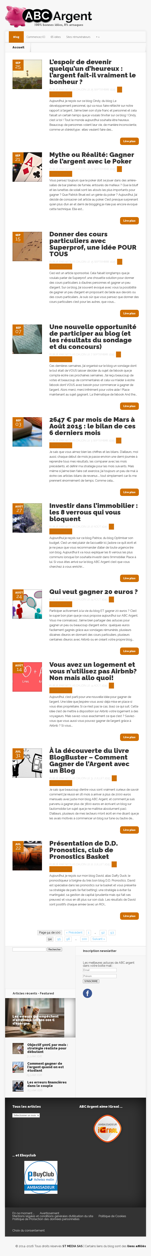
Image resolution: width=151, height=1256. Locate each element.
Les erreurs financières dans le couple (47, 1084)
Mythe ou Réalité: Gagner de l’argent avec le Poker (91, 158)
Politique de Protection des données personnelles (46, 1219)
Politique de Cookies (112, 1216)
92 (103, 932)
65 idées (56, 37)
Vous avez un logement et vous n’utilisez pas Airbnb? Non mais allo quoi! (93, 671)
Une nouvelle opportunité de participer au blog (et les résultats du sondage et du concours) (92, 336)
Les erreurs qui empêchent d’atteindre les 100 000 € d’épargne (36, 1019)
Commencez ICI (36, 37)
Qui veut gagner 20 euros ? (93, 591)
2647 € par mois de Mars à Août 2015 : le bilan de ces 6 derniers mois (92, 426)
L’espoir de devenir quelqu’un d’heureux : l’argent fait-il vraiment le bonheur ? (92, 72)
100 (84, 939)
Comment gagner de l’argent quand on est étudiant (45, 1067)
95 (59, 939)
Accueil (18, 47)
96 (68, 939)
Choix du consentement (28, 1230)
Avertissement (49, 1213)
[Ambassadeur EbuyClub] (40, 1193)
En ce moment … (23, 1213)
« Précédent (74, 932)
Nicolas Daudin (75, 89)
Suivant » (98, 939)
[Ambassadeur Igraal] (108, 1144)
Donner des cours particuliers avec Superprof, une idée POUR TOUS (92, 244)
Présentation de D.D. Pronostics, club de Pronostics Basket (83, 849)
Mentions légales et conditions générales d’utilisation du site (52, 1216)
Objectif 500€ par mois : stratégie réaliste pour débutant (47, 1048)
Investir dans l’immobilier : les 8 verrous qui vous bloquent (93, 512)
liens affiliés (136, 1246)
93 (112, 932)
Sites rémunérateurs (78, 37)
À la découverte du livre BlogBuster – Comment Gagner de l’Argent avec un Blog (89, 760)
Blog (16, 37)
